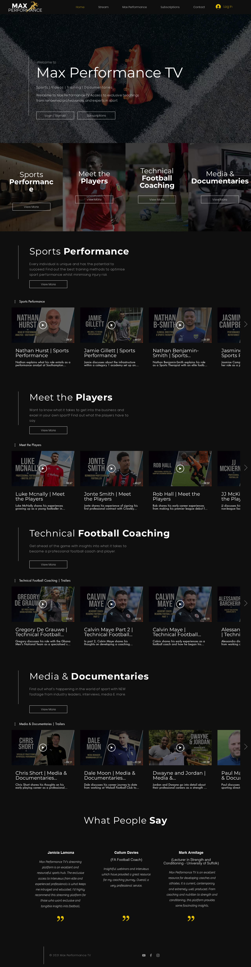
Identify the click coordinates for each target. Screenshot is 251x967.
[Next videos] (245, 324)
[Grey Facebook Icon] (151, 955)
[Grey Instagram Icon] (158, 955)
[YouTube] (144, 955)
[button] (103, 7)
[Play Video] (43, 325)
